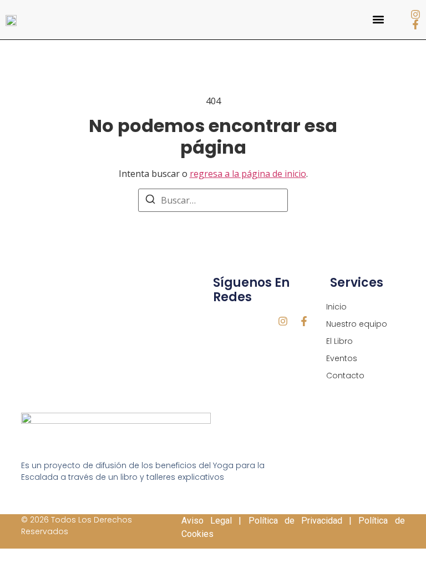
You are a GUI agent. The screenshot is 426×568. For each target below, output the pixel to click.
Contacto (345, 375)
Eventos (341, 358)
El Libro (339, 341)
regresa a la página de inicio (248, 174)
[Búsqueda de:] (213, 200)
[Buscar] (150, 200)
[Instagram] (415, 14)
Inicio (336, 306)
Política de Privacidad (295, 520)
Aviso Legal (206, 520)
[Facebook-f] (415, 24)
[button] (378, 20)
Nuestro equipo (356, 323)
